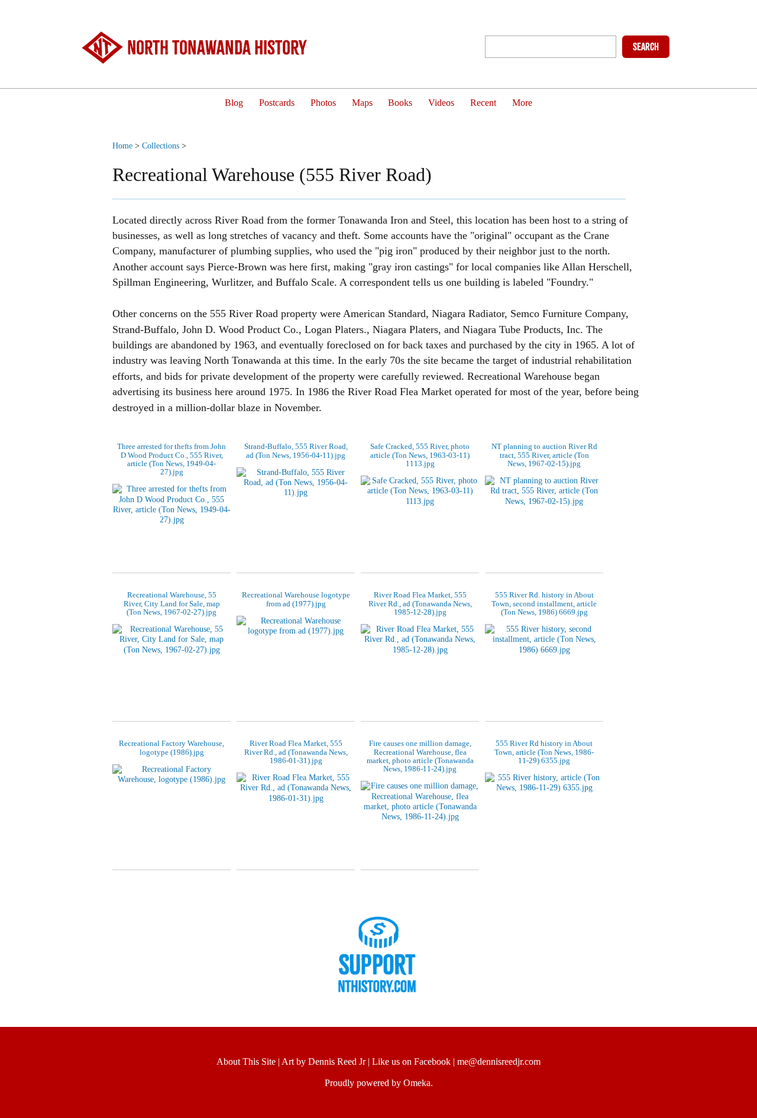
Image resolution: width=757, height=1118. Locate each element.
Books (400, 103)
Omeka (417, 1083)
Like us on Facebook (411, 1061)
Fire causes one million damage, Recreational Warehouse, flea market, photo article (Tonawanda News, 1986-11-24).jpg (420, 756)
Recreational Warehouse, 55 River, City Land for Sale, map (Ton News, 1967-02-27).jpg (172, 603)
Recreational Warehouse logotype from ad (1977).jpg (296, 599)
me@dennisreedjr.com (499, 1061)
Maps (362, 103)
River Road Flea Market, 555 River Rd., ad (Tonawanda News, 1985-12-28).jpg (420, 603)
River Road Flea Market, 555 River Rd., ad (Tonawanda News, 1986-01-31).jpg (296, 752)
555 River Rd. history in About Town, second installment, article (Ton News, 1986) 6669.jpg (544, 603)
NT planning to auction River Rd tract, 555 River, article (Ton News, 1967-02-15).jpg (544, 455)
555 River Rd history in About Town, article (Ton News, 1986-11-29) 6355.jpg (544, 752)
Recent (483, 103)
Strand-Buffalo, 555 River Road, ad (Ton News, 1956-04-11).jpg (296, 450)
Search (646, 46)
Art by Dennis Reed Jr (323, 1061)
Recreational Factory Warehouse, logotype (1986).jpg (171, 747)
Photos (323, 103)
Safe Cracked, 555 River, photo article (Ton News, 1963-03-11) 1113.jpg (420, 455)
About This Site (246, 1061)
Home (122, 145)
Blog (234, 103)
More (522, 103)
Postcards (277, 103)
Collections (160, 145)
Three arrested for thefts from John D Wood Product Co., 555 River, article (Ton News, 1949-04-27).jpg (171, 459)
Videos (441, 103)
